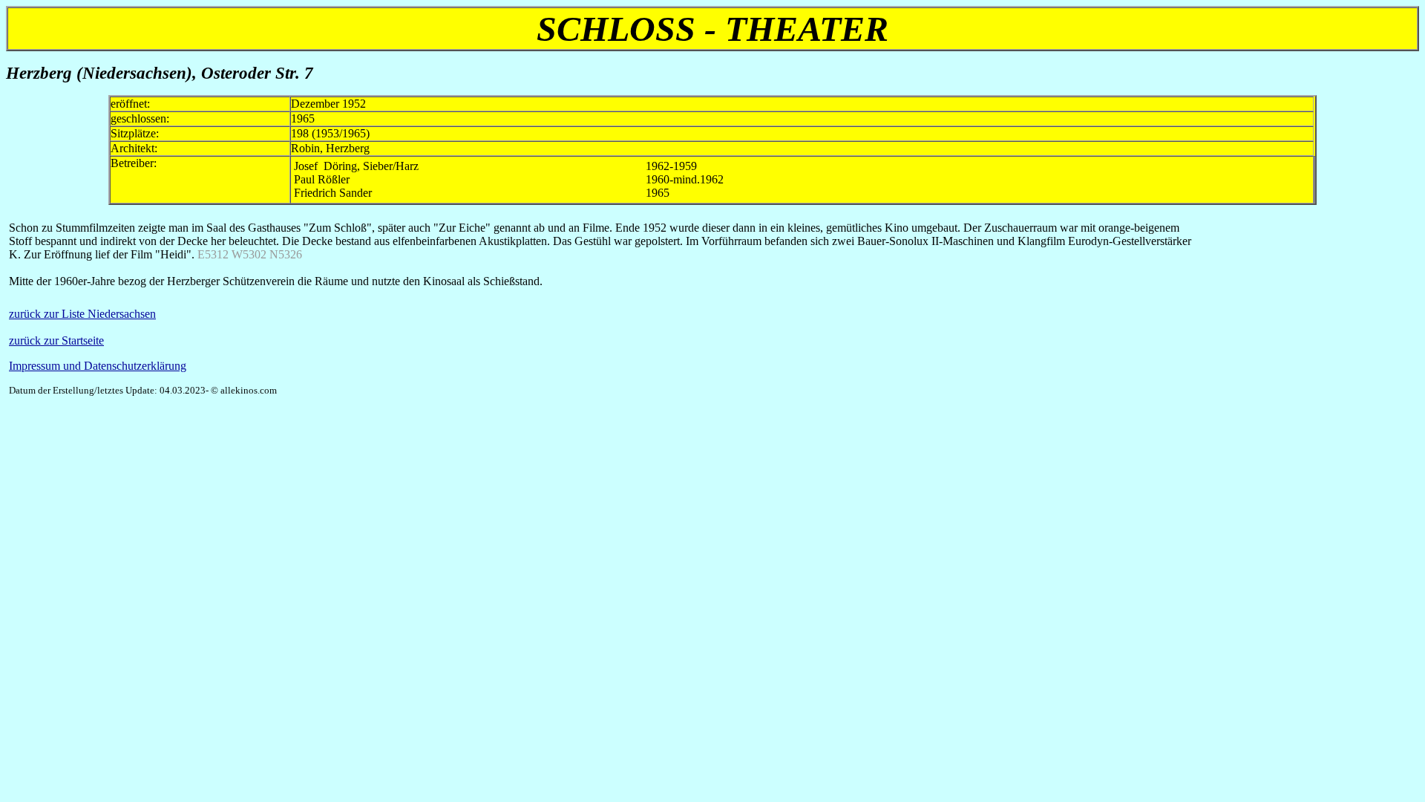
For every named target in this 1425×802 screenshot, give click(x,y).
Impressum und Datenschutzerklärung (97, 365)
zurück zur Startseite (56, 340)
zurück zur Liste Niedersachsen (82, 313)
